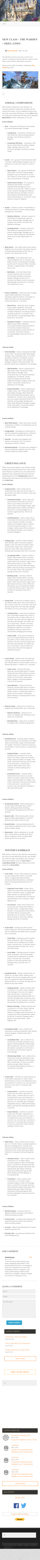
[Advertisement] (21, 30)
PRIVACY (20, 1545)
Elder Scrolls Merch (20, 1371)
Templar (34, 1440)
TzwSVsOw (15, 1445)
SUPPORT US (8, 1548)
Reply (30, 1257)
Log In (20, 1497)
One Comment (12, 51)
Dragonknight (24, 1449)
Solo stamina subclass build (20, 1435)
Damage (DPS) (15, 1440)
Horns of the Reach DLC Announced (17, 1343)
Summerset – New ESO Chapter (16, 1337)
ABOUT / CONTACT (30, 1545)
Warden (31, 1452)
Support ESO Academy (20, 1514)
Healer (30, 1449)
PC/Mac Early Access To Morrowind (17, 1350)
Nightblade (23, 1440)
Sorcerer (29, 1440)
